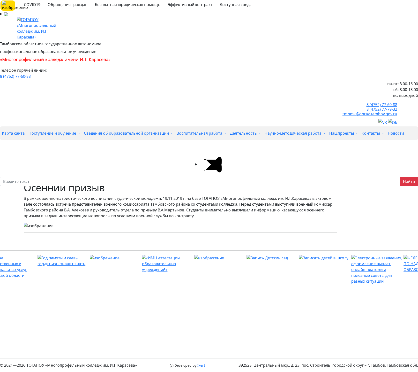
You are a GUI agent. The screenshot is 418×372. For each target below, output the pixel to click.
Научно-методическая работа (293, 133)
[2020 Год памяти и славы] (42, 261)
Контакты (371, 133)
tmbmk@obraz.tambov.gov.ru (370, 113)
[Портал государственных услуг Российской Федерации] (355, 269)
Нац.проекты (342, 133)
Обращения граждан (68, 4)
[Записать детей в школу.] (303, 258)
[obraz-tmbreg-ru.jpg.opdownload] (94, 258)
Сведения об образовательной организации (127, 133)
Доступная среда (236, 4)
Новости (396, 133)
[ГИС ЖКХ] (198, 258)
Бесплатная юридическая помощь (127, 4)
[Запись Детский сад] (251, 258)
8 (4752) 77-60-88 (15, 76)
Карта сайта (13, 133)
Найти (409, 181)
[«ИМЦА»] (146, 263)
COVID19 (32, 4)
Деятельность (244, 133)
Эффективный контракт (190, 4)
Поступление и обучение (53, 133)
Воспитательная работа (200, 133)
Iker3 (201, 365)
